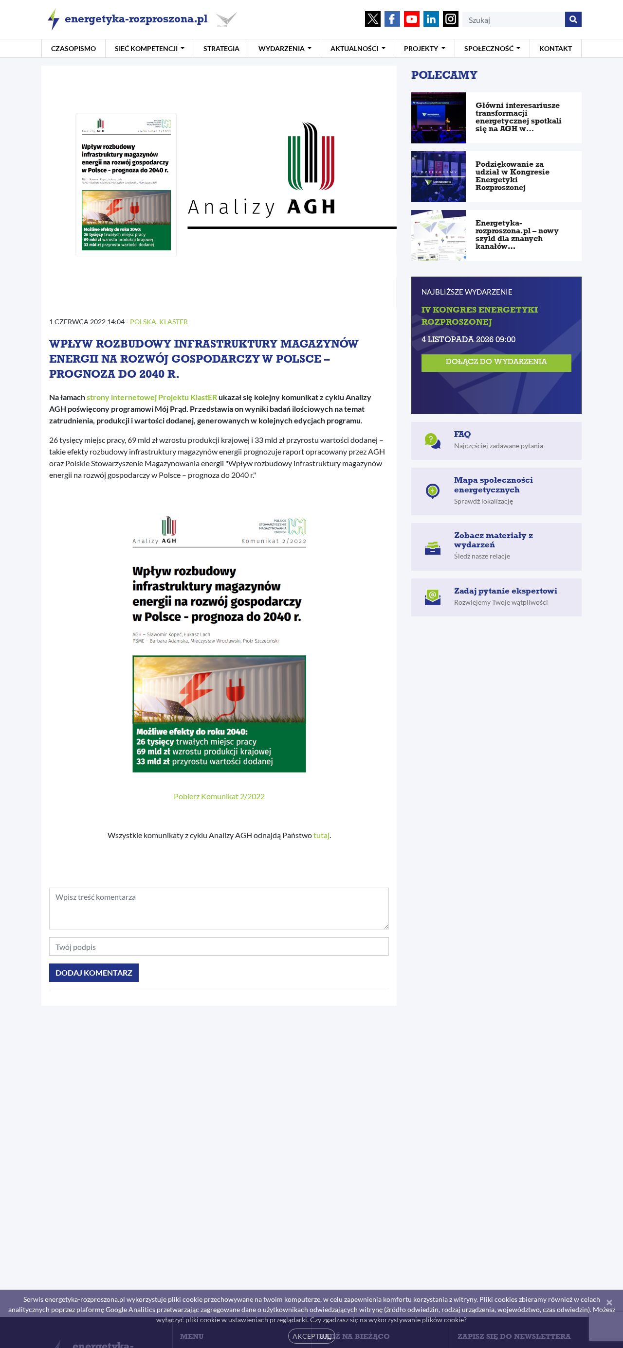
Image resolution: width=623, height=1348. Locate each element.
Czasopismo (73, 48)
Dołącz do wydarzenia (496, 363)
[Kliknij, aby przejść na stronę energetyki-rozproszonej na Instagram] (450, 19)
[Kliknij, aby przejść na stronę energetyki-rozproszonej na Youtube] (412, 19)
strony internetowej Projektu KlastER (152, 397)
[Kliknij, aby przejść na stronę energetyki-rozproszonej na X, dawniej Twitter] (373, 19)
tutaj (321, 835)
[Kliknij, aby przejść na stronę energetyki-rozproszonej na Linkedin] (431, 19)
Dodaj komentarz (93, 972)
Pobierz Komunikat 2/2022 (219, 796)
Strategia (221, 48)
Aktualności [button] (355, 48)
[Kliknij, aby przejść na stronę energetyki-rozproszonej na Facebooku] (392, 19)
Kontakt (555, 48)
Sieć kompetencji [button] (147, 48)
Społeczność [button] (489, 48)
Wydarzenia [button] (282, 48)
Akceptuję (312, 1336)
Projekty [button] (422, 48)
